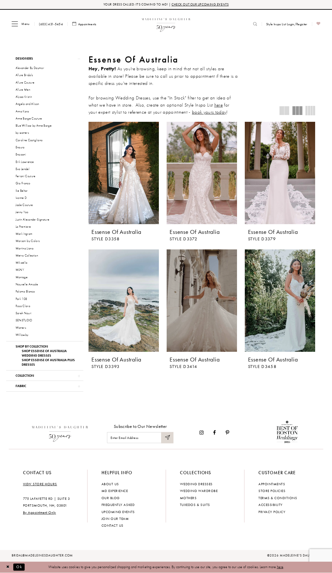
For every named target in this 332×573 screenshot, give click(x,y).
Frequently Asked (118, 504)
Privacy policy (271, 512)
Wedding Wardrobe (199, 490)
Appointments (271, 484)
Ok (19, 566)
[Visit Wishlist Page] (318, 24)
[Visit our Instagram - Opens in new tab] (201, 432)
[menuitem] (20, 24)
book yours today (209, 112)
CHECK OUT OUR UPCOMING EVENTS (200, 4)
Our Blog (110, 498)
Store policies (271, 490)
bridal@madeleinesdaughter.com (42, 555)
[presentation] (124, 173)
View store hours (40, 484)
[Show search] (255, 24)
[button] (20, 24)
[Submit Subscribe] (167, 437)
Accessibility (270, 504)
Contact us (112, 525)
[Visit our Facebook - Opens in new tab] (215, 432)
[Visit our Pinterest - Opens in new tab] (227, 432)
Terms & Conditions (277, 498)
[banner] (166, 23)
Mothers (188, 498)
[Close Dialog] (8, 567)
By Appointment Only (39, 512)
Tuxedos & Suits (195, 504)
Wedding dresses (196, 484)
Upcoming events (118, 512)
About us (110, 484)
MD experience (114, 490)
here (218, 105)
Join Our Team (115, 518)
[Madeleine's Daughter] (60, 433)
